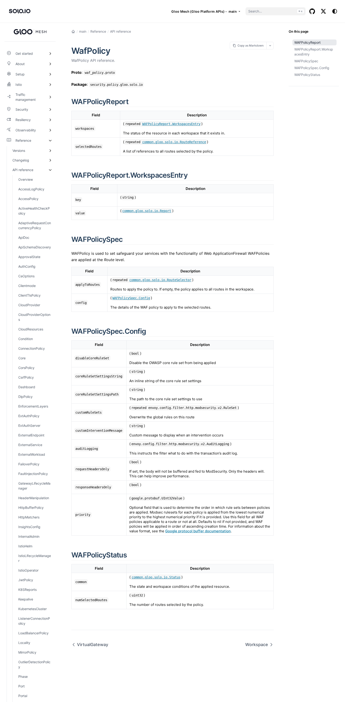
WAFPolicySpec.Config (311, 68)
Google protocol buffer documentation (198, 531)
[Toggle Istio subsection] (50, 84)
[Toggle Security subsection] (50, 109)
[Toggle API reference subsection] (50, 169)
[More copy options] (270, 45)
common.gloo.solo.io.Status (156, 577)
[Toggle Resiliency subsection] (50, 120)
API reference (120, 31)
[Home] (73, 31)
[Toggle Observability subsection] (50, 130)
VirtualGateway (92, 644)
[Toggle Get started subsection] (50, 53)
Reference (98, 31)
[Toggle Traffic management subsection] (50, 97)
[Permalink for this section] (134, 101)
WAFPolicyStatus (307, 75)
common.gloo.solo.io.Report (146, 211)
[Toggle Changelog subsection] (50, 160)
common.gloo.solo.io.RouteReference (174, 142)
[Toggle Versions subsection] (50, 150)
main (82, 31)
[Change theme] (334, 11)
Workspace (256, 644)
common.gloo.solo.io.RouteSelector (160, 280)
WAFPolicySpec (306, 61)
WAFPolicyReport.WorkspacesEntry (313, 51)
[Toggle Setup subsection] (50, 74)
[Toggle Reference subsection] (50, 140)
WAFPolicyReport (307, 42)
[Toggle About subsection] (50, 64)
